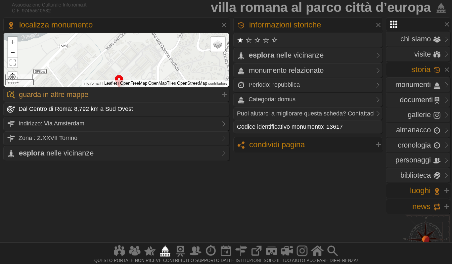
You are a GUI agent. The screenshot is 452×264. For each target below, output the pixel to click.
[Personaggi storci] (195, 256)
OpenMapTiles (162, 83)
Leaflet (110, 83)
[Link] (256, 256)
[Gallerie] (302, 256)
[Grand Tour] (150, 256)
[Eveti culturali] (226, 256)
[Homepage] (317, 256)
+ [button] (13, 42)
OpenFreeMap (133, 83)
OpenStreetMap (192, 83)
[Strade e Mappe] (241, 256)
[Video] (286, 256)
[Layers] (217, 44)
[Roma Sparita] (180, 256)
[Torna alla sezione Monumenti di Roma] (440, 7)
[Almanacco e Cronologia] (210, 256)
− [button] (13, 52)
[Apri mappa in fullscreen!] (13, 62)
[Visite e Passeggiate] (119, 256)
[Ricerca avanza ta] (332, 256)
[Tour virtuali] (271, 256)
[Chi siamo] (134, 256)
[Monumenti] (165, 256)
